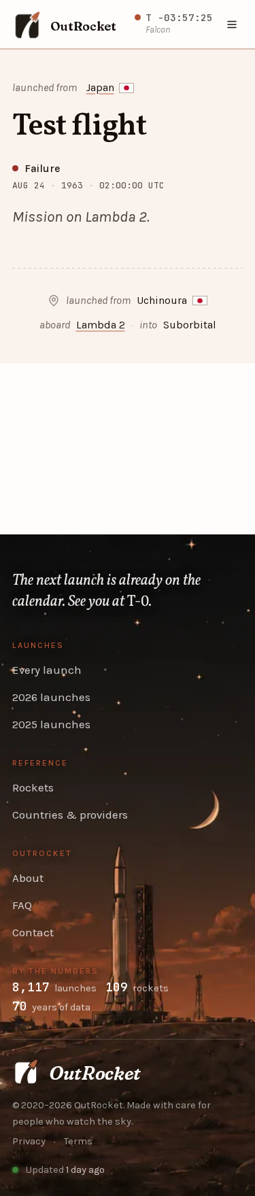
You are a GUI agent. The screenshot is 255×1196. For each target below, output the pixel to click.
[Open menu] (233, 24)
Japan (100, 88)
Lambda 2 (100, 325)
